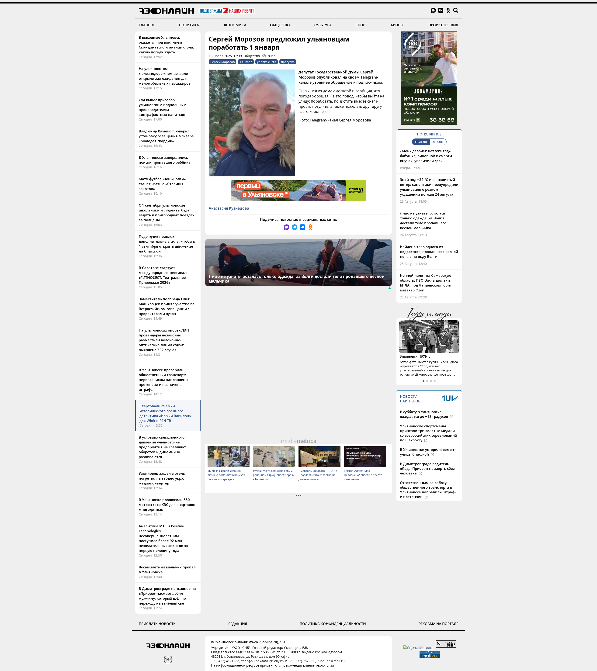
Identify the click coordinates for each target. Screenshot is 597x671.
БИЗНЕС (398, 25)
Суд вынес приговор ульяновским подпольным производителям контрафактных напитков (162, 107)
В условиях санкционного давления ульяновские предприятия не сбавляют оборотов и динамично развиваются (162, 447)
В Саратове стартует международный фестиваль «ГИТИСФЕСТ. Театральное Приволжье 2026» (163, 275)
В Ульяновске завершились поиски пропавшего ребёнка (165, 160)
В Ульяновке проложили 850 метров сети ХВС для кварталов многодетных (167, 504)
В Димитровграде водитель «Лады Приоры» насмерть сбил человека (427, 468)
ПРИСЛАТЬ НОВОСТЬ (157, 623)
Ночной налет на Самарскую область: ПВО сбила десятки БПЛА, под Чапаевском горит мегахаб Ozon (426, 282)
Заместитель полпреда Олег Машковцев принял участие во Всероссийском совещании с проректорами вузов (166, 306)
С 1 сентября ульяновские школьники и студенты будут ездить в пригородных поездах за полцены (166, 212)
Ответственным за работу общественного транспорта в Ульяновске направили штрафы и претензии (428, 489)
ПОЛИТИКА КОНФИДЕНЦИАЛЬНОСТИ (333, 623)
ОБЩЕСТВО (280, 25)
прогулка (288, 62)
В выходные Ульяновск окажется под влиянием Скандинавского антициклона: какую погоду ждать (166, 44)
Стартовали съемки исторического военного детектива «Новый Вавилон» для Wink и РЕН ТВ (165, 413)
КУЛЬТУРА (322, 25)
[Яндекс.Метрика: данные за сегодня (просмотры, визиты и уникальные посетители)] (418, 647)
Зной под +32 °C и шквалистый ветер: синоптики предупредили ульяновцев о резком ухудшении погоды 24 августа (429, 187)
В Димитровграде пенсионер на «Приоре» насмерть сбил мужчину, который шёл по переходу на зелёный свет (167, 595)
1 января (245, 62)
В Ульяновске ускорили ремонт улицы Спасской (428, 452)
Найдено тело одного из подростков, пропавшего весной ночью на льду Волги (429, 251)
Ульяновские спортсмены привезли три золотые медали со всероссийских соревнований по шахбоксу (428, 433)
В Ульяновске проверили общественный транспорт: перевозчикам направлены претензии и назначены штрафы (163, 379)
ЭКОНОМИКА (234, 25)
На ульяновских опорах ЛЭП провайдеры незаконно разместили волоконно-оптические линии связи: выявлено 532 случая (164, 340)
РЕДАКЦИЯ (237, 623)
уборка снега (266, 62)
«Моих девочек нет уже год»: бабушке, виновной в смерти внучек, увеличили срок (426, 156)
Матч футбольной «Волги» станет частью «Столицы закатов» (162, 183)
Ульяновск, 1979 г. (415, 356)
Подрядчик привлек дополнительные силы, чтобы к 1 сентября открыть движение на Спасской (167, 243)
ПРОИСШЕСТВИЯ (443, 25)
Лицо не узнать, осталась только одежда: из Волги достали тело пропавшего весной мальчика (423, 220)
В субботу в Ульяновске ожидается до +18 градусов (424, 414)
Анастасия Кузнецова (229, 208)
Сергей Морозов (222, 62)
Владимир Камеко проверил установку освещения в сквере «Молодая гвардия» (166, 136)
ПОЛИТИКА (189, 25)
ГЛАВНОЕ (147, 25)
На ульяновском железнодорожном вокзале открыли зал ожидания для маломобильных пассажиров (165, 76)
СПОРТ (361, 25)
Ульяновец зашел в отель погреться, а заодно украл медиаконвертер (162, 478)
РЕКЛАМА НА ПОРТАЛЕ (438, 623)
